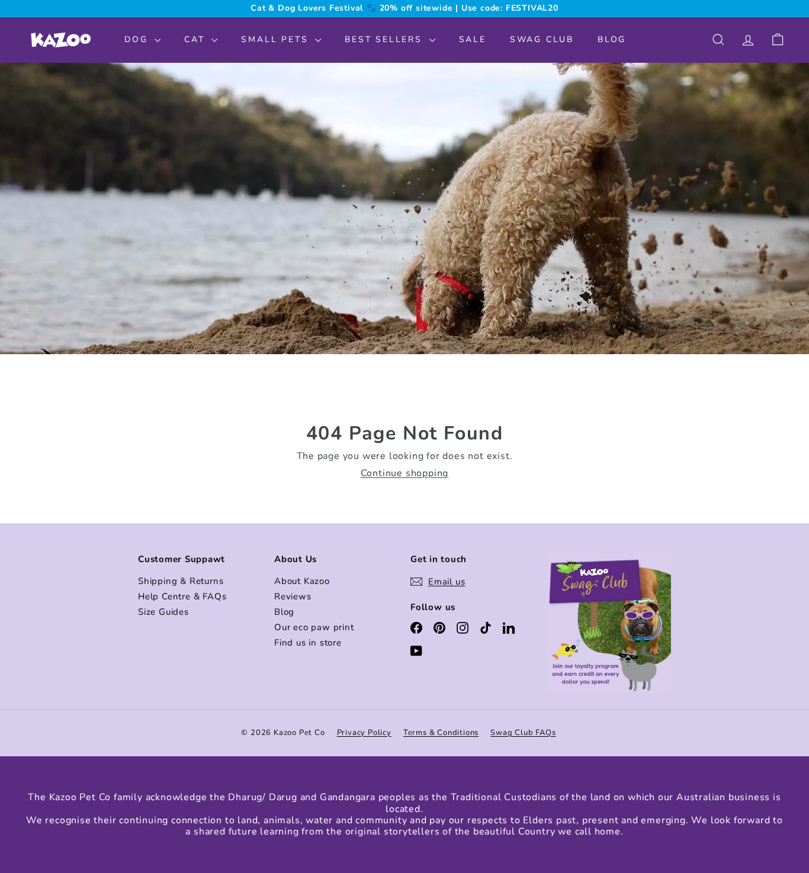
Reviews (293, 596)
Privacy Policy (364, 732)
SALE (472, 39)
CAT (196, 39)
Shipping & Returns (180, 581)
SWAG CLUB (542, 39)
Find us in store (308, 643)
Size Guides (163, 612)
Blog (284, 612)
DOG (138, 39)
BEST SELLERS (385, 39)
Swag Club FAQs (523, 732)
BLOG (612, 39)
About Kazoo (302, 581)
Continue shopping (405, 473)
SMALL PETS (276, 39)
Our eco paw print (314, 627)
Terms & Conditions (441, 732)
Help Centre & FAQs (182, 596)
